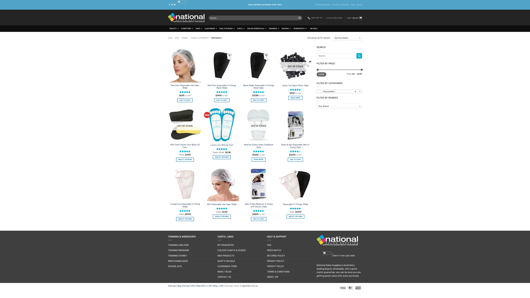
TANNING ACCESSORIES (200, 38)
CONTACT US (224, 277)
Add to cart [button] (184, 100)
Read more (295, 98)
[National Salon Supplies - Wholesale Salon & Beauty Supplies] (186, 17)
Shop (177, 38)
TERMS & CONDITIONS (278, 271)
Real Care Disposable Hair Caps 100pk (185, 86)
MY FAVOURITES (323, 5)
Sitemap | (172, 286)
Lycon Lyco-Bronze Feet (221, 145)
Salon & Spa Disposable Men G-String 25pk (295, 146)
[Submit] (299, 18)
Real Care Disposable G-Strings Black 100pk (221, 86)
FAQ (353, 5)
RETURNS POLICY (276, 255)
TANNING (184, 38)
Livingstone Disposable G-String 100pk (185, 205)
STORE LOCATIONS (340, 5)
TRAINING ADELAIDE (178, 245)
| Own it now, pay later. (343, 255)
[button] (354, 18)
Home (170, 38)
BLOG (359, 5)
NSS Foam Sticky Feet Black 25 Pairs (185, 146)
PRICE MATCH (274, 250)
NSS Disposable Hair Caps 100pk (222, 204)
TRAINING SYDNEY (177, 255)
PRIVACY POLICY (275, 261)
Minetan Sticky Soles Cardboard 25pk (258, 146)
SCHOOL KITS (175, 266)
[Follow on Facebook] (169, 5)
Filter (321, 74)
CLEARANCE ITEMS (227, 266)
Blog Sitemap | (184, 286)
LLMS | (209, 286)
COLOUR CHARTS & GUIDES (232, 250)
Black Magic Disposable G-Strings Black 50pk (258, 86)
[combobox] (339, 91)
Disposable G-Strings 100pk (295, 204)
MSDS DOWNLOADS (178, 261)
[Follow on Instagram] (172, 5)
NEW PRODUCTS (226, 255)
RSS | (193, 286)
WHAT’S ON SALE (226, 261)
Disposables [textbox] (338, 91)
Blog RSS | (201, 286)
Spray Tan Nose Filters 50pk (295, 85)
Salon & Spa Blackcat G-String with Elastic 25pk (259, 205)
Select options (185, 159)
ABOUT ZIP (272, 277)
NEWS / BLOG (224, 271)
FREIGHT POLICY (275, 266)
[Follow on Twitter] (174, 5)
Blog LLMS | (219, 286)
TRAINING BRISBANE (178, 250)
